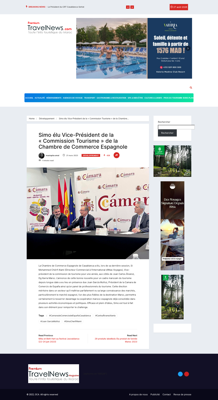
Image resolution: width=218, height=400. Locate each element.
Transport (89, 98)
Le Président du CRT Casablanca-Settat (66, 7)
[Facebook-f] (152, 8)
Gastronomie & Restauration (111, 98)
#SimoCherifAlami (72, 321)
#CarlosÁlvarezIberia (105, 315)
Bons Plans (189, 98)
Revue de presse (182, 394)
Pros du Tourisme (173, 98)
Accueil (29, 98)
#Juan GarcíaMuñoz (50, 321)
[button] (128, 7)
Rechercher (164, 121)
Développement (46, 118)
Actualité (40, 98)
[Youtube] (186, 374)
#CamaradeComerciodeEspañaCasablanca (70, 315)
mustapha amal (52, 155)
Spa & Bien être (135, 98)
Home (32, 118)
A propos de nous (138, 394)
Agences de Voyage (73, 98)
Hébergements (53, 98)
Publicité (155, 394)
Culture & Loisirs (153, 98)
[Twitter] (158, 8)
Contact (167, 394)
